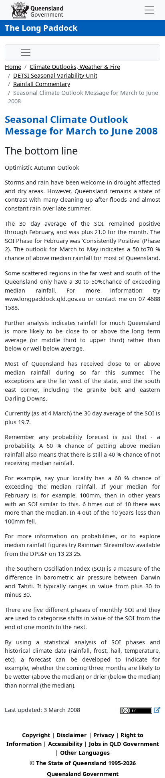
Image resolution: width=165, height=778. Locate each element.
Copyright (36, 735)
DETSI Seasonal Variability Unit (55, 75)
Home (13, 66)
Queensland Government (83, 774)
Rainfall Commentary (41, 84)
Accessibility (65, 744)
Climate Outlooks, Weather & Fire (75, 66)
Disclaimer (71, 735)
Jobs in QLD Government (124, 744)
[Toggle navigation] (149, 10)
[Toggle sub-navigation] (25, 52)
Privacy (103, 735)
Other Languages (85, 752)
